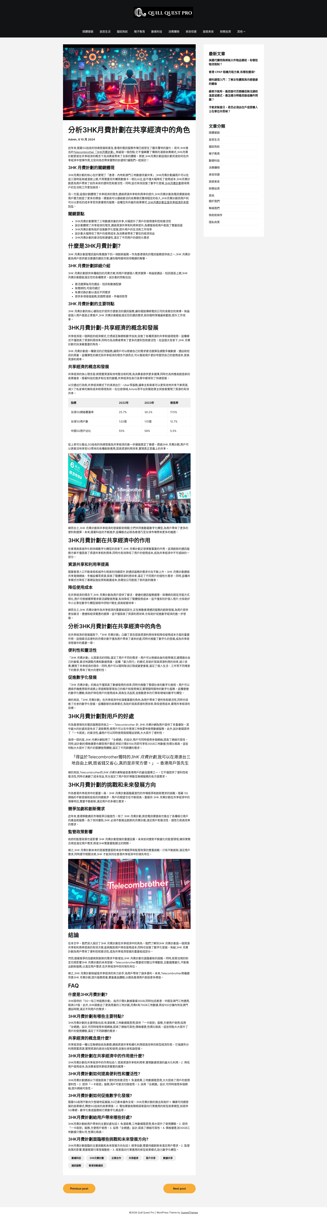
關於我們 (214, 201)
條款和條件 (215, 215)
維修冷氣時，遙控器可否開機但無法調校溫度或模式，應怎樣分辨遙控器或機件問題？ (233, 95)
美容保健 (191, 31)
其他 (240, 31)
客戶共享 (150, 1157)
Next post (179, 1188)
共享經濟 (133, 1157)
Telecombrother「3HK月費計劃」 (95, 152)
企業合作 (116, 1157)
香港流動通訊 (96, 1165)
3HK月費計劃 (173, 183)
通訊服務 (76, 1165)
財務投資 (225, 31)
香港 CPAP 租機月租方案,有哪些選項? (232, 72)
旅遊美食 (208, 31)
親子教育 (139, 31)
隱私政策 (214, 222)
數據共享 (168, 1157)
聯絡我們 (214, 208)
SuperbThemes (189, 1212)
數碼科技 (156, 31)
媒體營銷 (87, 31)
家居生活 (105, 31)
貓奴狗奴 (122, 31)
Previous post (79, 1188)
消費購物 (173, 31)
